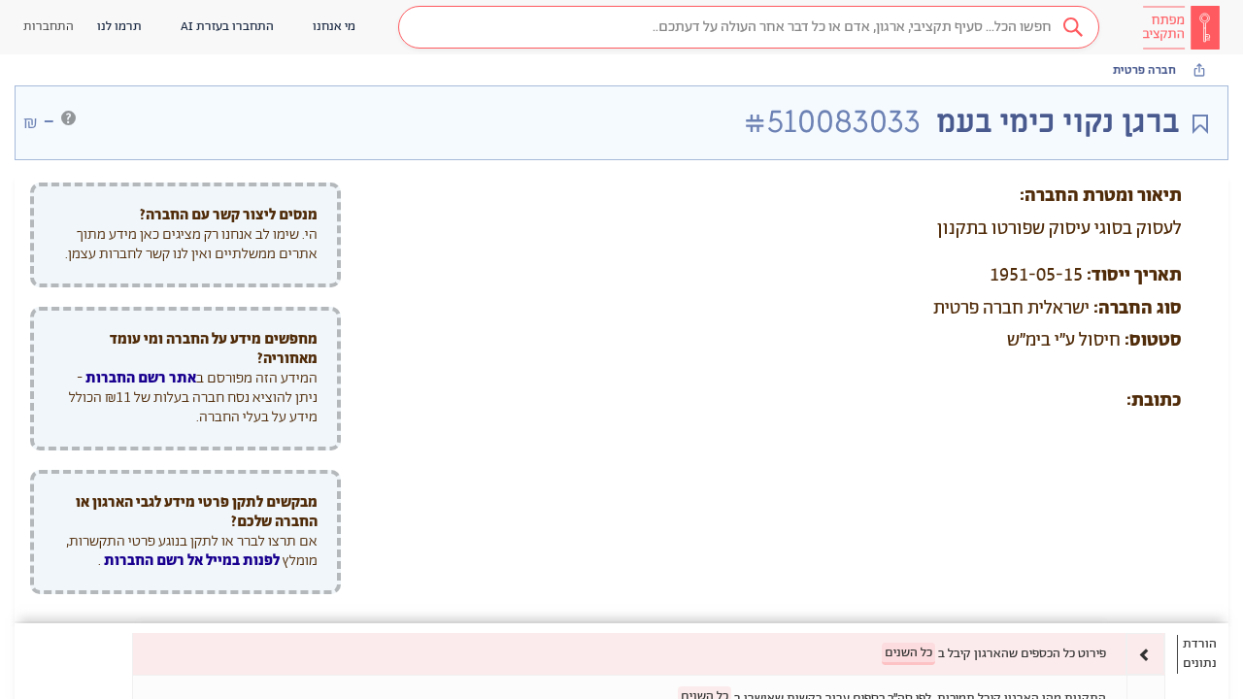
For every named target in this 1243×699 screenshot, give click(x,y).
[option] (648, 654)
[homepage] (1181, 27)
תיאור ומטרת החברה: (1101, 196)
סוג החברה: (1137, 308)
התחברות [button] (48, 26)
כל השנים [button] (908, 653)
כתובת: (1154, 401)
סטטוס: (1153, 340)
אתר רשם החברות (140, 378)
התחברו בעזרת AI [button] (227, 26)
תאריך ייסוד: (1134, 275)
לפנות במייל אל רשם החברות (190, 560)
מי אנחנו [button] (334, 26)
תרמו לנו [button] (119, 26)
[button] (748, 27)
